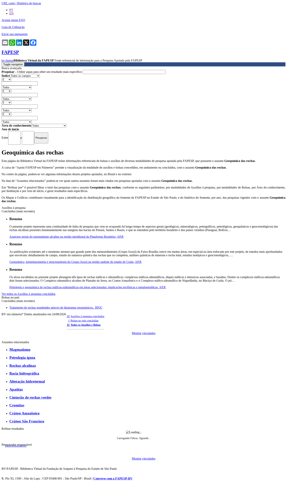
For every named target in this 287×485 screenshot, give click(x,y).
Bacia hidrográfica (24, 373)
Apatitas (16, 389)
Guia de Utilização (13, 27)
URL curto (8, 3)
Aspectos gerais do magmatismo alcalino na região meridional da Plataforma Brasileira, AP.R (66, 236)
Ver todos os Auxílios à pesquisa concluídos (28, 294)
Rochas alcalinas (22, 366)
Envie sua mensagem (15, 34)
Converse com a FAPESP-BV (113, 478)
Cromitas (16, 405)
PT (11, 10)
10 (68, 316)
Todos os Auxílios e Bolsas (85, 324)
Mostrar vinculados (143, 333)
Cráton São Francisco (26, 421)
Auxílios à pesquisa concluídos (87, 316)
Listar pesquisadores (15, 446)
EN (11, 13)
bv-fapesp (8, 60)
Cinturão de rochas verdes (30, 397)
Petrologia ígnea (22, 357)
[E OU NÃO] (6, 79)
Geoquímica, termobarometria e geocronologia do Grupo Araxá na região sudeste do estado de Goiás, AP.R (75, 261)
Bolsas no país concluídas (84, 320)
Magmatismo (19, 349)
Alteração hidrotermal (27, 381)
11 (68, 325)
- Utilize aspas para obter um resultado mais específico (42, 71)
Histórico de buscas (29, 3)
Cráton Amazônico (24, 413)
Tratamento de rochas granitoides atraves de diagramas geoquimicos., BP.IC (55, 307)
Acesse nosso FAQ (13, 20)
